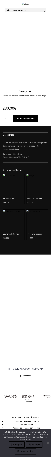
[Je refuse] (48, 443)
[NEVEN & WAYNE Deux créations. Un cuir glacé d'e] (25, 326)
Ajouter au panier (26, 118)
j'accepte (16, 444)
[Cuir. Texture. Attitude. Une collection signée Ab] (25, 335)
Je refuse (34, 444)
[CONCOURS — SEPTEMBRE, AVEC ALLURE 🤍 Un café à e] (25, 286)
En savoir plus (25, 451)
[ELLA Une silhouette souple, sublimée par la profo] (25, 345)
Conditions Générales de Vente (26, 421)
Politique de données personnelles (26, 428)
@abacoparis (25, 375)
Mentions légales (26, 424)
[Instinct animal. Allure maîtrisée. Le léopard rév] (25, 356)
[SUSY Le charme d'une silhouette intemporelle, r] (25, 317)
